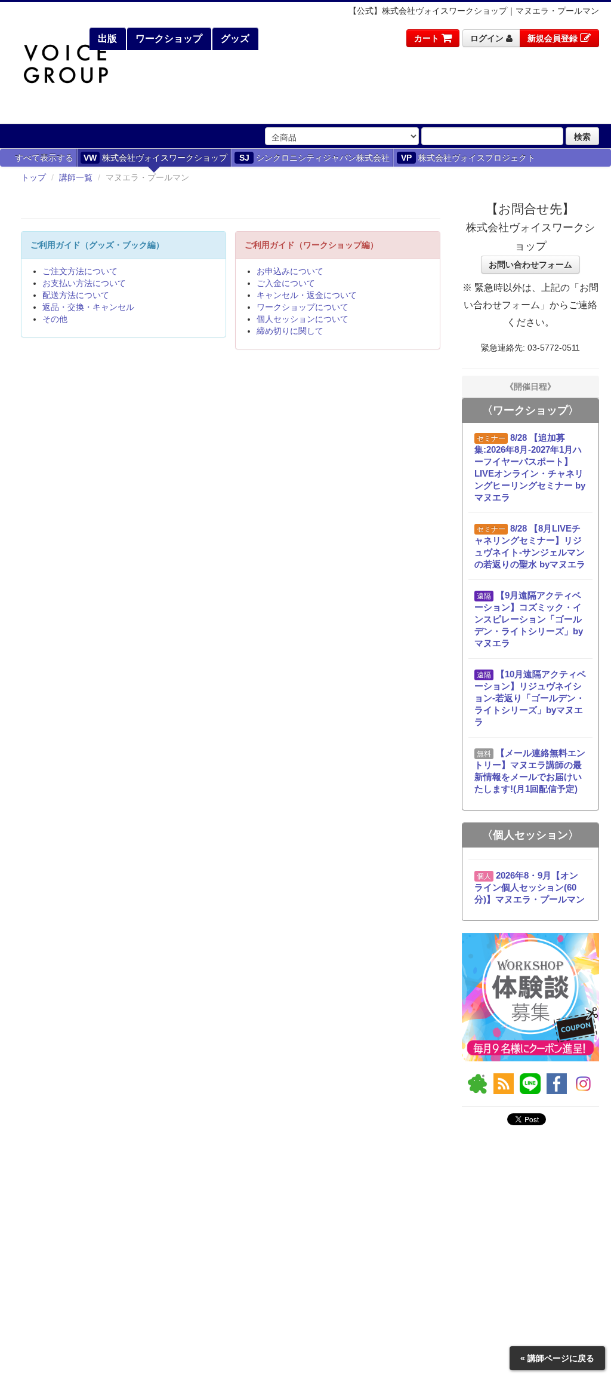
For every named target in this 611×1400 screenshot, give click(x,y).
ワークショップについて (302, 307)
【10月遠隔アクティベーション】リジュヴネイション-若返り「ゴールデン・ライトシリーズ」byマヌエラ (530, 698)
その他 (54, 319)
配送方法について (75, 295)
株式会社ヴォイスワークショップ (155, 157)
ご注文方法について (80, 271)
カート (428, 38)
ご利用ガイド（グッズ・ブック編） (97, 245)
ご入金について (286, 283)
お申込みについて (290, 271)
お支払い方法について (84, 283)
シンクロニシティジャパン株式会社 (314, 157)
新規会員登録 (553, 38)
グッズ (233, 38)
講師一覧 (75, 177)
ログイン (488, 38)
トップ (33, 177)
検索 (582, 136)
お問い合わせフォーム (530, 264)
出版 (106, 38)
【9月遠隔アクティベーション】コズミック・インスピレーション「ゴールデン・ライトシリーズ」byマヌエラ (528, 619)
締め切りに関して (290, 331)
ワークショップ (167, 38)
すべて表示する (44, 157)
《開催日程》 (530, 386)
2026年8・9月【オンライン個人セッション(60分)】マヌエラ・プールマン (529, 887)
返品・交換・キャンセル (88, 307)
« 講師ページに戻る (557, 1358)
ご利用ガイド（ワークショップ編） (311, 245)
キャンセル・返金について (307, 295)
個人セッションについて (302, 319)
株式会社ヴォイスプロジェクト (468, 157)
